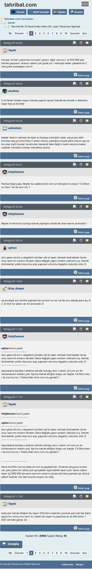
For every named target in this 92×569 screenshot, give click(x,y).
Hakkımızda (67, 564)
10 (66, 33)
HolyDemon (16, 172)
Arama (78, 12)
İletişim (80, 564)
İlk (10, 33)
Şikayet (81, 43)
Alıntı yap (83, 75)
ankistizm (15, 128)
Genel (11, 22)
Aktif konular (41, 12)
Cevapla (13, 544)
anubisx (13, 91)
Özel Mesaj (87, 43)
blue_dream (16, 288)
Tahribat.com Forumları (18, 18)
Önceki (19, 33)
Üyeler (62, 12)
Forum (20, 12)
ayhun (12, 248)
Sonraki (74, 33)
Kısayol (75, 43)
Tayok (12, 50)
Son (84, 33)
